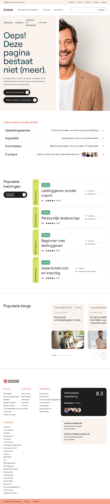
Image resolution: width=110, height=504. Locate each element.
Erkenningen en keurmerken (45, 410)
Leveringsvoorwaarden (12, 501)
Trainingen (7, 393)
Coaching (46, 10)
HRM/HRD (7, 457)
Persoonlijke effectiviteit (8, 479)
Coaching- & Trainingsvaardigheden (10, 443)
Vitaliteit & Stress (10, 493)
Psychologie (8, 490)
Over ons (80, 2)
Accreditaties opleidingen (44, 404)
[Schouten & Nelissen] (8, 10)
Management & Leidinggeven (9, 464)
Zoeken (101, 10)
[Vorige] (96, 355)
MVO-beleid (26, 397)
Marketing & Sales (10, 469)
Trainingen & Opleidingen (27, 10)
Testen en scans (9, 415)
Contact (96, 2)
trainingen (19, 22)
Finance (6, 454)
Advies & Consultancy (8, 428)
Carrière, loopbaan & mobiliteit (8, 436)
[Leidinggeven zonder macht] (70, 192)
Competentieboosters (10, 409)
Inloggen (103, 2)
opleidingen (8, 22)
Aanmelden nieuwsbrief (44, 395)
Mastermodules (9, 403)
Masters (6, 399)
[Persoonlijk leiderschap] (70, 217)
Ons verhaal (26, 393)
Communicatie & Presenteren (10, 449)
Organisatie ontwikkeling (8, 473)
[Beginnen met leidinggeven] (70, 242)
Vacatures (87, 2)
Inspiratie (71, 2)
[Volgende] (104, 355)
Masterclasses (9, 405)
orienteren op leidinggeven (31, 22)
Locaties (24, 409)
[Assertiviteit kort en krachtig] (70, 270)
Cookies (36, 501)
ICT (4, 460)
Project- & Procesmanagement (10, 485)
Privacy (27, 501)
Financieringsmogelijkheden (46, 399)
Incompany (58, 10)
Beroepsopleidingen (10, 397)
